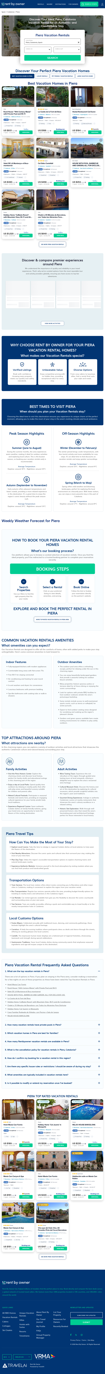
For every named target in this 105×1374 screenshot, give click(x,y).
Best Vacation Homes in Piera (22, 76)
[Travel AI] (14, 1365)
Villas (21, 1320)
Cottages (6, 1325)
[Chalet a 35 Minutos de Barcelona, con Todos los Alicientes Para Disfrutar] (52, 199)
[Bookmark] (31, 88)
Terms (84, 1340)
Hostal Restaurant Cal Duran (83, 112)
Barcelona (76, 114)
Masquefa (48, 1129)
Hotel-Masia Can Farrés (47, 1176)
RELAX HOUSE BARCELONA (83, 1125)
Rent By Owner (81, 1344)
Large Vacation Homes (85, 76)
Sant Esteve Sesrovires (86, 1127)
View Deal (26, 132)
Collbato (13, 220)
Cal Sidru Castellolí (45, 163)
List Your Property (57, 1313)
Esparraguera (84, 114)
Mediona (48, 114)
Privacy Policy (75, 1340)
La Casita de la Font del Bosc (49, 112)
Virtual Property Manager (43, 1336)
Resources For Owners (59, 1320)
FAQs (38, 1330)
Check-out (59, 49)
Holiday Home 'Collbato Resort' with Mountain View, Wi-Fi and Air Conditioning (17, 216)
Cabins (5, 1321)
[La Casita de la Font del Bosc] (52, 96)
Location (29, 40)
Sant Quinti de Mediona (86, 168)
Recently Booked (60, 1326)
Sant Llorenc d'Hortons (17, 1179)
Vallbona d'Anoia (15, 116)
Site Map (91, 1340)
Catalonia (7, 116)
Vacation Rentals (9, 1317)
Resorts (22, 1331)
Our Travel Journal (40, 1320)
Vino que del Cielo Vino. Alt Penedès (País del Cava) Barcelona (52, 1229)
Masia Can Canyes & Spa (13, 1176)
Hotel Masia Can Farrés (12, 1125)
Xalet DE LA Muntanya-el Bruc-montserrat (16, 164)
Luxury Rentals (42, 76)
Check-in (29, 49)
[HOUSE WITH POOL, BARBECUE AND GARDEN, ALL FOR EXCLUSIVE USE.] (87, 148)
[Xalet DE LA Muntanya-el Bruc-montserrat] (18, 148)
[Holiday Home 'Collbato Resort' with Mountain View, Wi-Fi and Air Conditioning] (18, 199)
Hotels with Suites (24, 1325)
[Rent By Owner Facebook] (70, 1335)
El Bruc (13, 168)
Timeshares (24, 1335)
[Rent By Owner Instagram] (82, 1335)
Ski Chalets (7, 1330)
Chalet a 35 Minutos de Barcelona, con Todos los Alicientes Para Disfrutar (52, 216)
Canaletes (83, 1181)
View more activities (52, 323)
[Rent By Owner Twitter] (76, 1335)
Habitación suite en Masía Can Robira (84, 1177)
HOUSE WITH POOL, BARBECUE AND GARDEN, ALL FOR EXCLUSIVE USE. (86, 164)
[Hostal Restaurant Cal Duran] (87, 96)
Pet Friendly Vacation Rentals (62, 76)
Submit (86, 1322)
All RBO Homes (9, 1312)
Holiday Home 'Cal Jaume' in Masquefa (49, 1126)
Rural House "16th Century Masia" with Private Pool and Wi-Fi (17, 113)
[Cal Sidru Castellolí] (52, 148)
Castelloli (48, 166)
